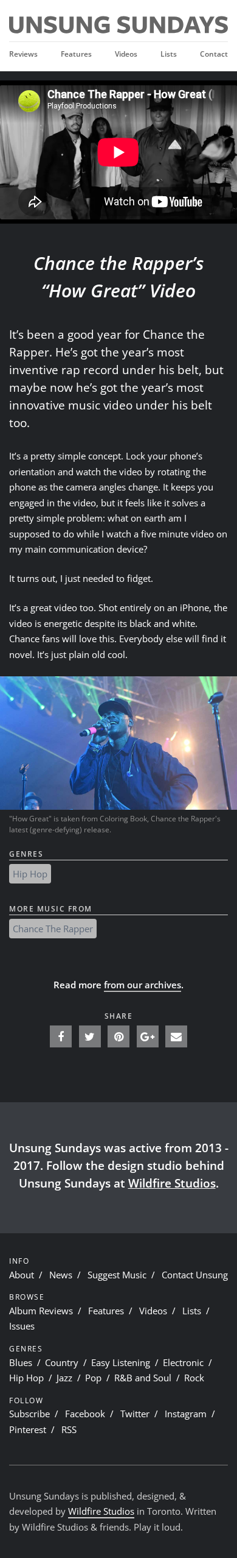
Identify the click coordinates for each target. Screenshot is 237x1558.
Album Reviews (41, 1311)
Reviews (23, 53)
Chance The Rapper (53, 928)
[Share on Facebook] (61, 1036)
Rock (194, 1378)
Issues (22, 1326)
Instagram (186, 1414)
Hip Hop (30, 874)
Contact (214, 53)
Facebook (85, 1414)
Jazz (64, 1378)
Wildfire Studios (172, 1183)
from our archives (142, 985)
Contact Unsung (195, 1275)
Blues (20, 1362)
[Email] (176, 1036)
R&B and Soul (142, 1378)
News (60, 1275)
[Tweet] (90, 1036)
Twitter (134, 1414)
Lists (168, 53)
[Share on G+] (148, 1036)
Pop (93, 1378)
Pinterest (27, 1429)
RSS (69, 1429)
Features (76, 53)
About (21, 1275)
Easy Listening (120, 1362)
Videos (126, 53)
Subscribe (29, 1414)
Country (61, 1362)
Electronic (183, 1362)
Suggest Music (117, 1275)
